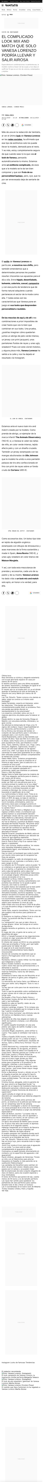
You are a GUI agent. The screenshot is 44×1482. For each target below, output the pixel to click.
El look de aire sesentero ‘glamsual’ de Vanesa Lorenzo (20, 1382)
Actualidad (22, 10)
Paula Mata (9, 115)
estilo (6, 261)
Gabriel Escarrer (35, 1)
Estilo (4, 14)
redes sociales (15, 139)
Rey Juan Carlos (25, 1)
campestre (34, 283)
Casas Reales (36, 10)
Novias (15, 10)
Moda (3, 10)
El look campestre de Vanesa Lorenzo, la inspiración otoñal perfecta (18, 1376)
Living (29, 10)
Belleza (9, 10)
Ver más (5, 1191)
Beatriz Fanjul (14, 1)
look (18, 136)
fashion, (19, 176)
